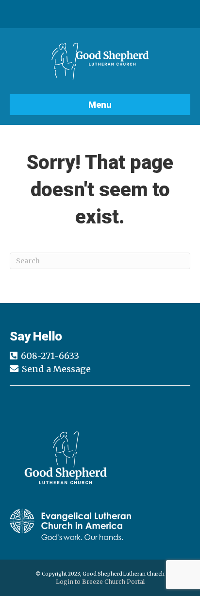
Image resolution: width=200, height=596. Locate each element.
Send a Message (56, 369)
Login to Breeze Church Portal (100, 581)
